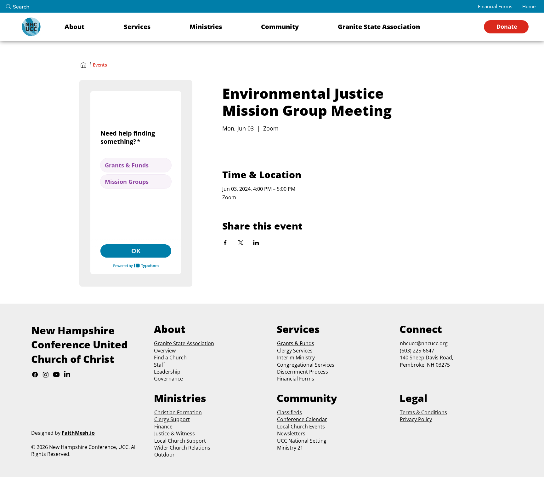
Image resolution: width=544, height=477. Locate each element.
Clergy (284, 350)
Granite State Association (184, 343)
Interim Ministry (296, 357)
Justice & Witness (174, 433)
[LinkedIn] (67, 374)
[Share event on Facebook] (225, 242)
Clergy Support (172, 419)
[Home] (83, 65)
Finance (163, 426)
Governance (168, 378)
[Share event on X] (241, 242)
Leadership (167, 371)
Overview (165, 350)
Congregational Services (305, 364)
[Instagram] (45, 374)
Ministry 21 (290, 447)
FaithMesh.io (78, 432)
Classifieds (289, 412)
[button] (90, 27)
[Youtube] (56, 374)
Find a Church (170, 357)
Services (302, 350)
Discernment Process (302, 371)
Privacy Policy (416, 419)
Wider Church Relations (182, 447)
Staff (159, 364)
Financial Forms (295, 378)
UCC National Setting (301, 440)
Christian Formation (178, 412)
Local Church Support (180, 440)
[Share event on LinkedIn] (256, 242)
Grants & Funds (295, 343)
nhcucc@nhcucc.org (424, 343)
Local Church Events (301, 426)
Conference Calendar (302, 419)
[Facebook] (35, 374)
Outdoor (164, 454)
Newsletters (291, 433)
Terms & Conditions (423, 412)
